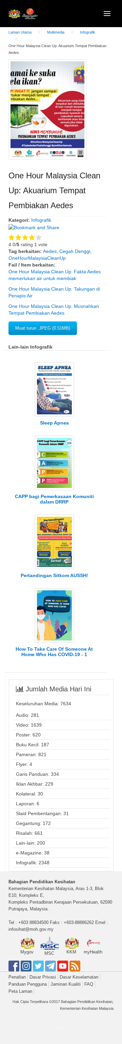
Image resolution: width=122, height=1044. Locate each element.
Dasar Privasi (42, 977)
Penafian (17, 977)
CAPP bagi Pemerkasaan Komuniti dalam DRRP (54, 499)
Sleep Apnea (54, 423)
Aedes (50, 251)
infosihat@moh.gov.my (31, 929)
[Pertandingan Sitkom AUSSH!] (54, 541)
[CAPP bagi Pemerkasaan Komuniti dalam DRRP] (54, 462)
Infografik (87, 32)
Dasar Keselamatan (79, 977)
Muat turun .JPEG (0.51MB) (42, 328)
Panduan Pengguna (27, 984)
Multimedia (55, 32)
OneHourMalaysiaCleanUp (37, 258)
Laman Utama (20, 32)
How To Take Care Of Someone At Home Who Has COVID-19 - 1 (54, 651)
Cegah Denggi (74, 251)
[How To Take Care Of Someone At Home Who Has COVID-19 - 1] (54, 615)
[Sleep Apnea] (54, 389)
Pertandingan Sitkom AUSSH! (54, 575)
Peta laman (20, 991)
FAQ (88, 984)
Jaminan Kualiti (65, 984)
